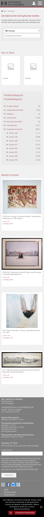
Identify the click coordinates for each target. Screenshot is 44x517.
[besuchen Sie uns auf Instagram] (3, 484)
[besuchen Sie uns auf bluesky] (13, 484)
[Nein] (41, 507)
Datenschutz (10, 492)
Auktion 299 (13, 137)
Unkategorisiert (11, 125)
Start (5, 11)
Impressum (9, 494)
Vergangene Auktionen (14, 129)
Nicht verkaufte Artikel (14, 122)
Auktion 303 (13, 152)
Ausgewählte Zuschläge (14, 110)
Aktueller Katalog (12, 106)
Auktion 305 (13, 160)
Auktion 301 (13, 145)
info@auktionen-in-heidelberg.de (17, 407)
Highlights (10, 114)
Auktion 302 (13, 148)
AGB (6, 489)
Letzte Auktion (11, 118)
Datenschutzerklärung (27, 469)
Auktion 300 (13, 141)
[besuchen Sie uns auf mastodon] (18, 484)
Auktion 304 (13, 156)
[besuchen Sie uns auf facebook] (8, 484)
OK (11, 513)
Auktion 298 (13, 133)
